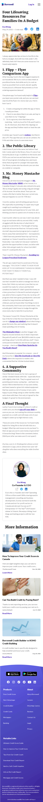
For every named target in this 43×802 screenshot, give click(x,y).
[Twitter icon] (24, 682)
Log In (31, 4)
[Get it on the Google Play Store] (30, 673)
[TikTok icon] (19, 682)
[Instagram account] (13, 682)
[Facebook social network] (8, 682)
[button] (39, 4)
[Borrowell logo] (7, 4)
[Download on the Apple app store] (13, 673)
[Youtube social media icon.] (29, 682)
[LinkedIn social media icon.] (34, 682)
